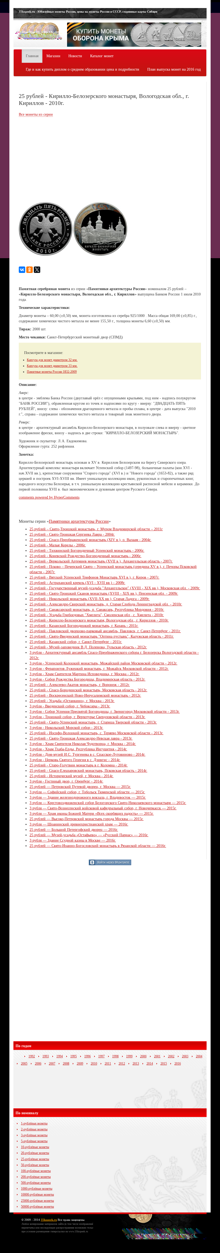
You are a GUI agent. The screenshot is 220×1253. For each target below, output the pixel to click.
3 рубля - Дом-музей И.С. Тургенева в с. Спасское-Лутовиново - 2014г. (87, 754)
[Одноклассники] (29, 269)
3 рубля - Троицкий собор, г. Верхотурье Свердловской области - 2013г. (87, 717)
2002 (171, 1056)
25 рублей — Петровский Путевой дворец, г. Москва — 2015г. (80, 787)
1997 (101, 1056)
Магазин (53, 56)
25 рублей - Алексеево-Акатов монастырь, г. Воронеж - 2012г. (80, 685)
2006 (38, 1063)
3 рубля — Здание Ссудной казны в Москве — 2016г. (73, 840)
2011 (108, 1063)
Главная (32, 56)
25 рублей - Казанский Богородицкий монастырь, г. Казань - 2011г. (84, 626)
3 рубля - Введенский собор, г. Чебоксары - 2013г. (70, 706)
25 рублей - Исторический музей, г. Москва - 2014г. (71, 776)
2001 (157, 1056)
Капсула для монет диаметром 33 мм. (52, 366)
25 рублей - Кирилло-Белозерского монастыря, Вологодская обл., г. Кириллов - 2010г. (99, 620)
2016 (177, 1063)
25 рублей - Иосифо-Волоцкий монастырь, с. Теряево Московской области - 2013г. (96, 733)
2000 (143, 1056)
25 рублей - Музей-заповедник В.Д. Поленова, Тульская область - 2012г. (88, 647)
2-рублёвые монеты (34, 1129)
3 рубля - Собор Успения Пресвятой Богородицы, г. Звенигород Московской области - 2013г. (105, 712)
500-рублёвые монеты (36, 1183)
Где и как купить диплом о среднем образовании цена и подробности (82, 69)
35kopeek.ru (49, 1219)
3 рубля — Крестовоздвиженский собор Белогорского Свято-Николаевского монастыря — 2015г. (108, 803)
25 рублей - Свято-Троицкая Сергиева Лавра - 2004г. (72, 534)
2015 (163, 1063)
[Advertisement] (64, 160)
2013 (136, 1063)
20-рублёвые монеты (35, 1153)
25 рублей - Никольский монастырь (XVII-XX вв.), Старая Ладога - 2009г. (90, 599)
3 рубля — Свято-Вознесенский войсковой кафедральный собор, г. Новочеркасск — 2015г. (103, 808)
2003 (185, 1056)
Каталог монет (101, 56)
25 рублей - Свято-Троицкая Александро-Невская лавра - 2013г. (81, 738)
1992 (31, 1056)
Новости (75, 56)
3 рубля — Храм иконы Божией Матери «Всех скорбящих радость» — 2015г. (92, 814)
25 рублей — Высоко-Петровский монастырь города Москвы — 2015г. (87, 819)
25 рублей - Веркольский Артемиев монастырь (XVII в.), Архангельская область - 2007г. (101, 561)
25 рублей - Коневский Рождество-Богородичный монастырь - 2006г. (85, 556)
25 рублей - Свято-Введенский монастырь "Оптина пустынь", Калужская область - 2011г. (102, 636)
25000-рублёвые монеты (37, 1201)
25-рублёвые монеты (35, 1159)
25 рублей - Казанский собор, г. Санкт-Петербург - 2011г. (76, 642)
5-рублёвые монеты (34, 1141)
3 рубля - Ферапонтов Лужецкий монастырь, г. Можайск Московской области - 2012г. (99, 669)
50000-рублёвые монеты (37, 1206)
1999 (129, 1056)
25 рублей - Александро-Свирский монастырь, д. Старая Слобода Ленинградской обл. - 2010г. (106, 604)
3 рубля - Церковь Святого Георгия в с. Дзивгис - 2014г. (75, 760)
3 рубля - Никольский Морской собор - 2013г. (66, 728)
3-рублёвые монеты (34, 1135)
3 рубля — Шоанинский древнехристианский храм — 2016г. (79, 824)
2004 (199, 1056)
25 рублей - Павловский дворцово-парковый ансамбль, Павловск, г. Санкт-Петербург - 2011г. (105, 631)
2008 (66, 1063)
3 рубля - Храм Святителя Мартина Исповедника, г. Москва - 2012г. (85, 674)
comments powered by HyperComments (49, 497)
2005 (24, 1063)
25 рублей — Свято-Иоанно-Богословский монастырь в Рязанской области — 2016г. (98, 846)
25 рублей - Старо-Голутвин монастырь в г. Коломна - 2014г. (79, 765)
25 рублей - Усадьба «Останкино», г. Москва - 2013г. (72, 701)
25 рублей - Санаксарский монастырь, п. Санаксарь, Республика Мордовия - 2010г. (97, 610)
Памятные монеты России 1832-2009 (52, 372)
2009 (80, 1063)
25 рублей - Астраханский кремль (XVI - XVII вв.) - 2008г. (77, 583)
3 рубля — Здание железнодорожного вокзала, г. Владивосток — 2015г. (88, 797)
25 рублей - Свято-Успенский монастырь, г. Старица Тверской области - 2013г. (93, 722)
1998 (115, 1056)
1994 (59, 1056)
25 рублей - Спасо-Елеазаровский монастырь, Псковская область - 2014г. (88, 771)
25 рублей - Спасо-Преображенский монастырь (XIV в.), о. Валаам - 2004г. (90, 540)
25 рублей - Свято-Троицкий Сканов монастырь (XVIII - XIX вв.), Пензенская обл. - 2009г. (104, 593)
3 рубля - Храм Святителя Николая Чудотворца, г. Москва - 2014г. (83, 744)
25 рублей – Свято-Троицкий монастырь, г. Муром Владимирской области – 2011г (96, 529)
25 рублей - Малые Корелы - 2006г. (58, 545)
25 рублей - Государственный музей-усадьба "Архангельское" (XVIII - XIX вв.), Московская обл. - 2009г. (115, 588)
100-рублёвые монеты (36, 1171)
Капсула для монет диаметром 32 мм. (52, 360)
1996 (87, 1056)
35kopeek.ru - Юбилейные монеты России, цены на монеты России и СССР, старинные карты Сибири (88, 11)
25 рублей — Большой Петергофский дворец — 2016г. (74, 830)
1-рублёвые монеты (34, 1123)
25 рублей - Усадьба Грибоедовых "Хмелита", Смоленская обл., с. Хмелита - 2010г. (97, 615)
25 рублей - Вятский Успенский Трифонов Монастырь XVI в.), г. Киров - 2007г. (94, 577)
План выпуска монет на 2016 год (174, 69)
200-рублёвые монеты (36, 1177)
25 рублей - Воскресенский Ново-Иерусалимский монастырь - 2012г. (85, 695)
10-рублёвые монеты (35, 1147)
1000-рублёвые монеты (36, 1188)
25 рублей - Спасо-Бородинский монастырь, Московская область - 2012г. (88, 690)
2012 (122, 1063)
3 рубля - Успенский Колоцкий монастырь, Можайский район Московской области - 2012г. (103, 663)
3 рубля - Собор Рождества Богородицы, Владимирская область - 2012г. (87, 679)
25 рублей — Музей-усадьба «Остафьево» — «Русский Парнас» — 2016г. (89, 835)
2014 (149, 1063)
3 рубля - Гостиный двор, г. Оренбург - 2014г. (66, 781)
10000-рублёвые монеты (37, 1194)
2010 (94, 1063)
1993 (45, 1056)
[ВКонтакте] (22, 269)
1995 (73, 1056)
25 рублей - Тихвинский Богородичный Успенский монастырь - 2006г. (87, 551)
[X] (37, 269)
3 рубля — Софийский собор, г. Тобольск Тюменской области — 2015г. (87, 792)
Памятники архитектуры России (79, 521)
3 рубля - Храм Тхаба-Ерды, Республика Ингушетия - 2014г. (78, 749)
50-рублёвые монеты (35, 1165)
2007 (52, 1063)
